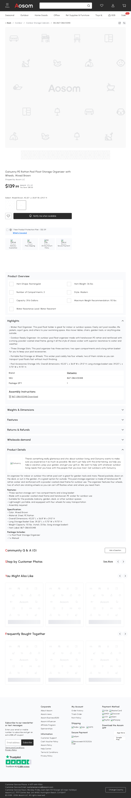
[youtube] (19, 716)
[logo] (23, 6)
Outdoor (24, 15)
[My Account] (112, 5)
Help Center (46, 749)
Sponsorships (46, 729)
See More (108, 561)
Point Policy (76, 718)
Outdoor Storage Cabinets (37, 23)
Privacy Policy (11, 750)
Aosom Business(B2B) (50, 718)
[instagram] (13, 716)
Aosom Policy (46, 745)
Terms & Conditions (49, 752)
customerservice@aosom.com (40, 787)
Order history (77, 711)
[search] (88, 6)
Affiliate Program (48, 725)
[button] (65, 321)
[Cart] (124, 5)
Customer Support (49, 738)
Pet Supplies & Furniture (77, 15)
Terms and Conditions (14, 748)
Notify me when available (44, 216)
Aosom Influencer (48, 721)
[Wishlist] (101, 5)
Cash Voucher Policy (49, 741)
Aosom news (46, 714)
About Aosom (46, 711)
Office (57, 15)
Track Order (77, 714)
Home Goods (41, 15)
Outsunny (72, 373)
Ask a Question (115, 550)
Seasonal (9, 15)
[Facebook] (7, 716)
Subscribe (27, 742)
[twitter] (30, 716)
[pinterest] (24, 716)
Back (9, 23)
